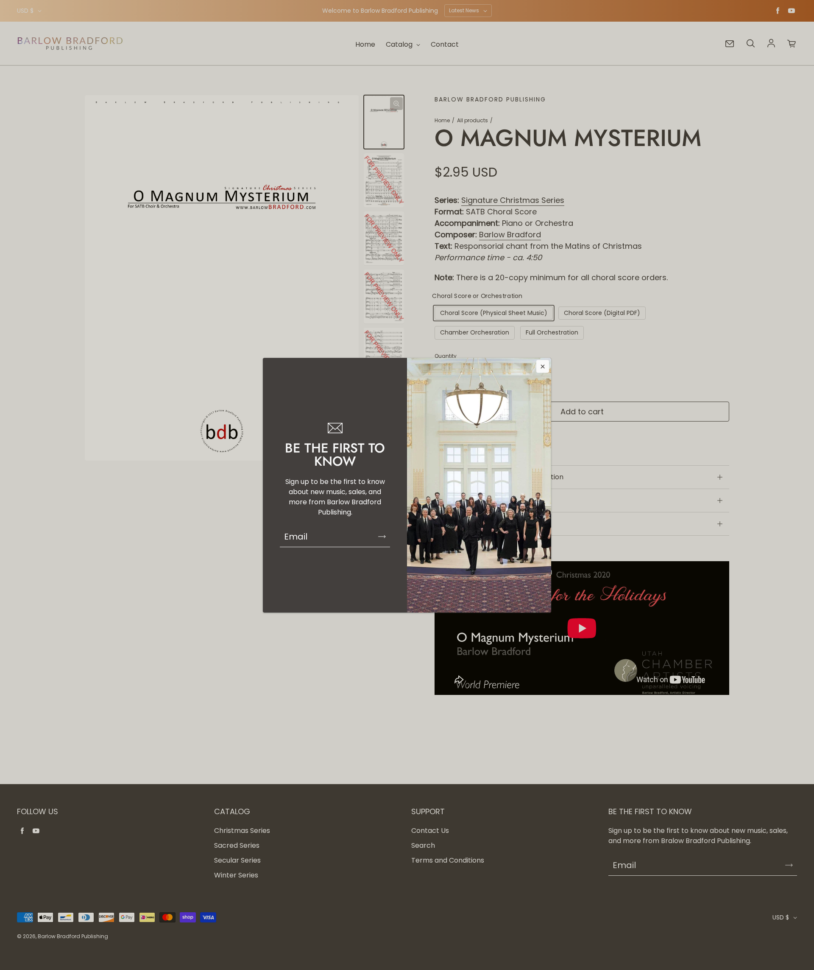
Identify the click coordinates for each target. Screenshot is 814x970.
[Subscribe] (382, 536)
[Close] (542, 366)
